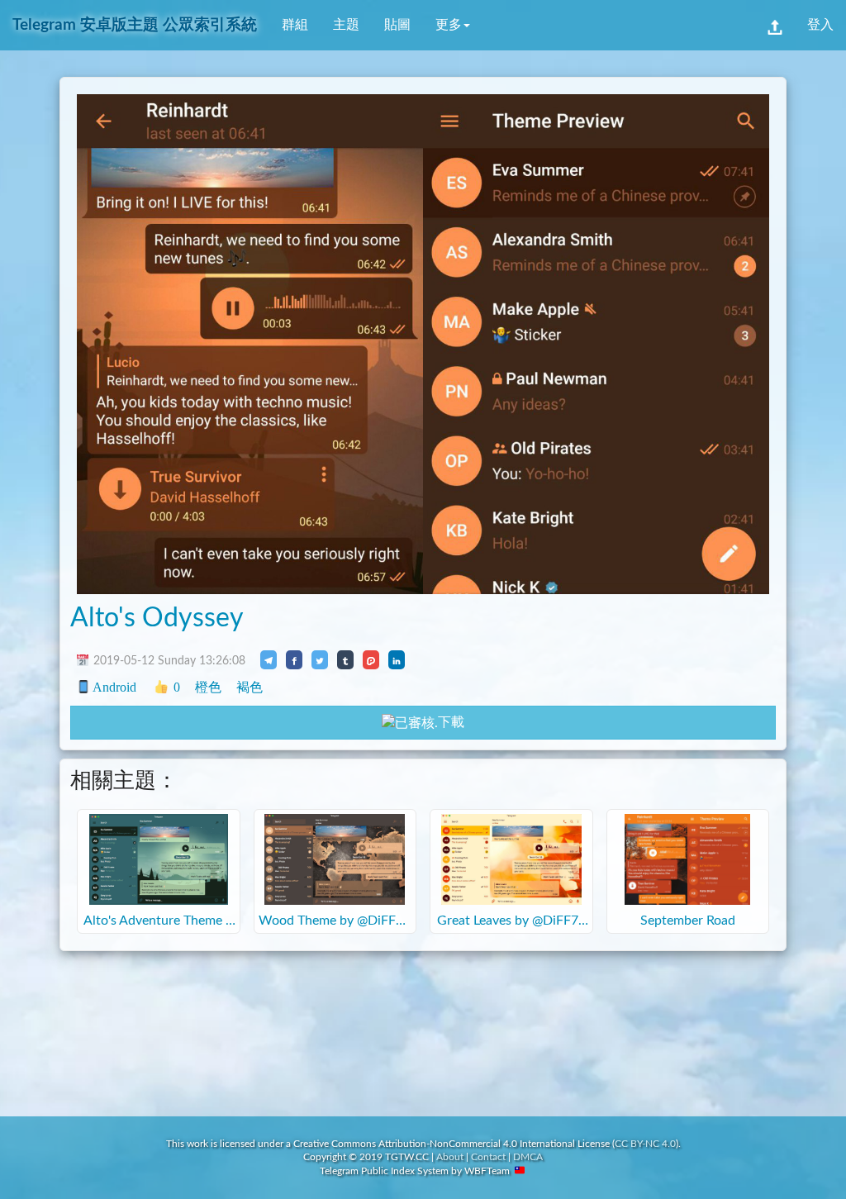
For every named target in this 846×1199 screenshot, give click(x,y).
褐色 (249, 687)
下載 (451, 722)
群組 (295, 24)
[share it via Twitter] (319, 659)
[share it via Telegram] (268, 659)
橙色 (208, 687)
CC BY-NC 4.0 (645, 1144)
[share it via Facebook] (294, 659)
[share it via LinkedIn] (396, 659)
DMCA (528, 1157)
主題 (346, 24)
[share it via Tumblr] (345, 659)
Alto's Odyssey (157, 618)
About (449, 1157)
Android (114, 687)
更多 (448, 24)
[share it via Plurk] (371, 659)
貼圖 (397, 24)
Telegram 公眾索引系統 (134, 25)
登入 (820, 24)
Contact (488, 1157)
